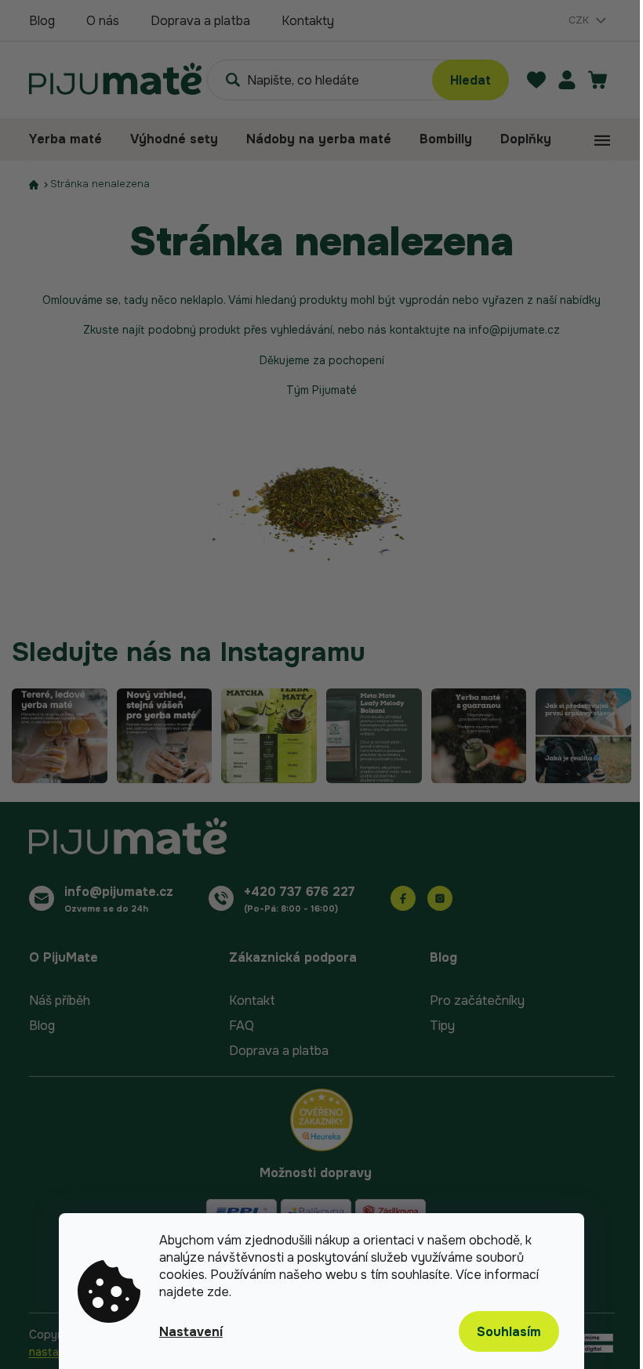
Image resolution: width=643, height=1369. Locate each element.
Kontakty (308, 21)
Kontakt (252, 1000)
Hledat (470, 80)
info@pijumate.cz (118, 891)
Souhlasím (509, 1332)
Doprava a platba (200, 21)
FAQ (241, 1025)
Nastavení (191, 1332)
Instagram (439, 898)
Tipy (442, 1025)
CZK (580, 20)
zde (218, 1292)
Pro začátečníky (477, 1000)
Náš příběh (59, 1000)
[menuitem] (72, 139)
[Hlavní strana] (33, 184)
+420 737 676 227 (299, 891)
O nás (102, 21)
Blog (42, 21)
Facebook (403, 898)
